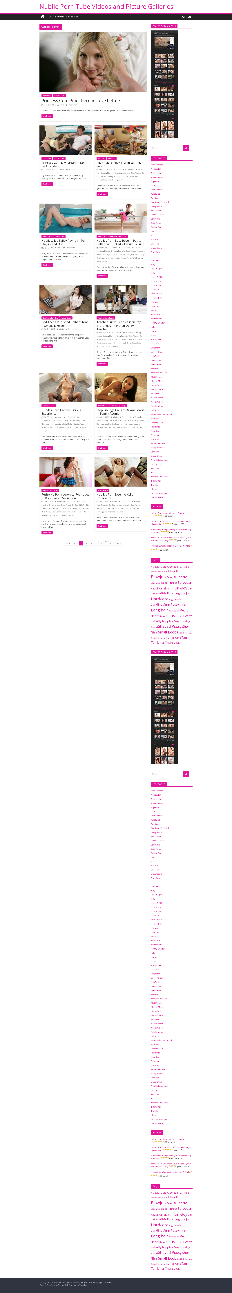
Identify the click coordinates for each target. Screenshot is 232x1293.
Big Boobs (181, 567)
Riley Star (111, 158)
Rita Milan (155, 439)
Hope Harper (156, 268)
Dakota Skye (156, 227)
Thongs (115, 346)
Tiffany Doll (156, 481)
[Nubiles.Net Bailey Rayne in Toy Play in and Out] (65, 205)
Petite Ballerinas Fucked (117, 236)
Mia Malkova (156, 385)
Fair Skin (163, 588)
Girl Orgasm (107, 254)
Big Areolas (169, 566)
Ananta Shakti (157, 177)
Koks (153, 327)
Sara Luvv (155, 451)
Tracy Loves (156, 485)
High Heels (54, 424)
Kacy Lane (155, 306)
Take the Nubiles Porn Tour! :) (62, 16)
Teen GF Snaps (80, 427)
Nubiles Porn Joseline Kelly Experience (115, 496)
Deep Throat (136, 173)
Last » (118, 543)
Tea (152, 472)
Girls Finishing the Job (128, 254)
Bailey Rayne (47, 236)
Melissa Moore (157, 381)
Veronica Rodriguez (50, 490)
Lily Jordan (47, 158)
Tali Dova (155, 468)
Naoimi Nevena (157, 397)
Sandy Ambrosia (158, 447)
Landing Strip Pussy (121, 176)
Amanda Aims (157, 173)
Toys (98, 431)
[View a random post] (190, 17)
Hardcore (45, 424)
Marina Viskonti (157, 360)
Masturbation (102, 343)
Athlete (137, 247)
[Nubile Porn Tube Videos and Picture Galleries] (42, 17)
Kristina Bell (156, 339)
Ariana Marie (103, 406)
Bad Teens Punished (50, 318)
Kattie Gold (156, 310)
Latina (74, 508)
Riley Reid (101, 158)
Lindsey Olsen (157, 352)
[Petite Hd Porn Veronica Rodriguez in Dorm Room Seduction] (65, 459)
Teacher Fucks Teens (106, 318)
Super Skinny (156, 638)
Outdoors (128, 508)
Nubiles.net (60, 236)
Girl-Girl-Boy (108, 176)
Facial (117, 420)
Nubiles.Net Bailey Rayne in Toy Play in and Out (63, 242)
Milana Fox (155, 393)
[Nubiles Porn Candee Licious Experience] (65, 374)
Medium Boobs (120, 258)
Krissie (154, 335)
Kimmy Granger (157, 323)
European (140, 251)
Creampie (126, 173)
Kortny (154, 331)
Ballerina (100, 251)
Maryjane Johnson (159, 372)
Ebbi (153, 235)
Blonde (103, 173)
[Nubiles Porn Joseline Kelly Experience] (121, 459)
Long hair (109, 258)
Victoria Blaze (157, 497)
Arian (153, 185)
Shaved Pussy (102, 261)
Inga (153, 273)
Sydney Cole (156, 464)
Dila (152, 231)
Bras (118, 336)
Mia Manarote (157, 389)
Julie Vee (154, 302)
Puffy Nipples (137, 258)
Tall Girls (108, 346)
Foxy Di (154, 264)
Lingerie (131, 339)
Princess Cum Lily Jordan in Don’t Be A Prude (64, 164)
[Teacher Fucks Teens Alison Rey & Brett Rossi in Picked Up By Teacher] (121, 286)
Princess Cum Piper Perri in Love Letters (81, 100)
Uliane (153, 489)
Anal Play (82, 501)
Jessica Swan (156, 285)
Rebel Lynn (155, 426)
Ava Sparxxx (156, 198)
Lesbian (124, 339)
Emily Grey (155, 252)
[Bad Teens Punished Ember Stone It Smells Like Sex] (65, 286)
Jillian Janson (156, 293)
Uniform (71, 515)
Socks (84, 512)
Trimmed (121, 180)
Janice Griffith (156, 277)
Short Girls (66, 512)
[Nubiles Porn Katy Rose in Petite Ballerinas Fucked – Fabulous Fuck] (121, 205)
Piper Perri (47, 95)
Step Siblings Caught (118, 406)
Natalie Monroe (158, 406)
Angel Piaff (155, 181)
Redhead (154, 627)
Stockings (100, 346)
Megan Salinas (157, 377)
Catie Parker (156, 223)
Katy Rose (101, 236)
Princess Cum (59, 95)
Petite (132, 176)
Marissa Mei (156, 364)
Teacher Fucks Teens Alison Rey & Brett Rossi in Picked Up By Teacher (120, 325)
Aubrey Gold (156, 194)
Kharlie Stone (156, 318)
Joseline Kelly (103, 490)
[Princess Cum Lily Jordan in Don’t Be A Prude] (65, 127)
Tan (133, 427)
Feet (171, 589)
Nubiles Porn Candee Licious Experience (61, 411)
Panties (112, 427)
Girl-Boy (116, 254)
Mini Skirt (166, 616)
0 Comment (72, 105)
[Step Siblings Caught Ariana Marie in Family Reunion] (121, 374)
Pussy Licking (125, 343)
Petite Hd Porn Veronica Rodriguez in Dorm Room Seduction (65, 496)
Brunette (118, 173)
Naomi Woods (157, 402)
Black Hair (163, 571)
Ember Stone (66, 318)
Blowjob (110, 173)
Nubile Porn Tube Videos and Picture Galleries (106, 6)
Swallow (166, 638)
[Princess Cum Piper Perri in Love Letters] (93, 33)
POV (137, 176)
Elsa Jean (155, 243)
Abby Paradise (157, 164)
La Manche (156, 343)
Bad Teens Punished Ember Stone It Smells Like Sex (64, 323)
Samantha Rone (158, 443)
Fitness (99, 254)
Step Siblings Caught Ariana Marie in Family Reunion (120, 411)
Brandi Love (156, 210)
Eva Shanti (155, 260)
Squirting (44, 515)
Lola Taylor (156, 356)
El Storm (154, 239)
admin (61, 105)
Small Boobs (112, 180)
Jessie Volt (155, 289)
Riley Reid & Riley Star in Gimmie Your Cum (119, 164)
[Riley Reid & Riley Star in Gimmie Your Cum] (121, 127)
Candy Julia (155, 219)
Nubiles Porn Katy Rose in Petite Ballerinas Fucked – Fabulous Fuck (120, 242)
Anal (152, 567)
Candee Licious (48, 406)
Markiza (154, 368)
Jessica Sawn (156, 281)
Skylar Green (156, 456)
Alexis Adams (156, 169)
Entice (153, 256)
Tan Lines (70, 427)
